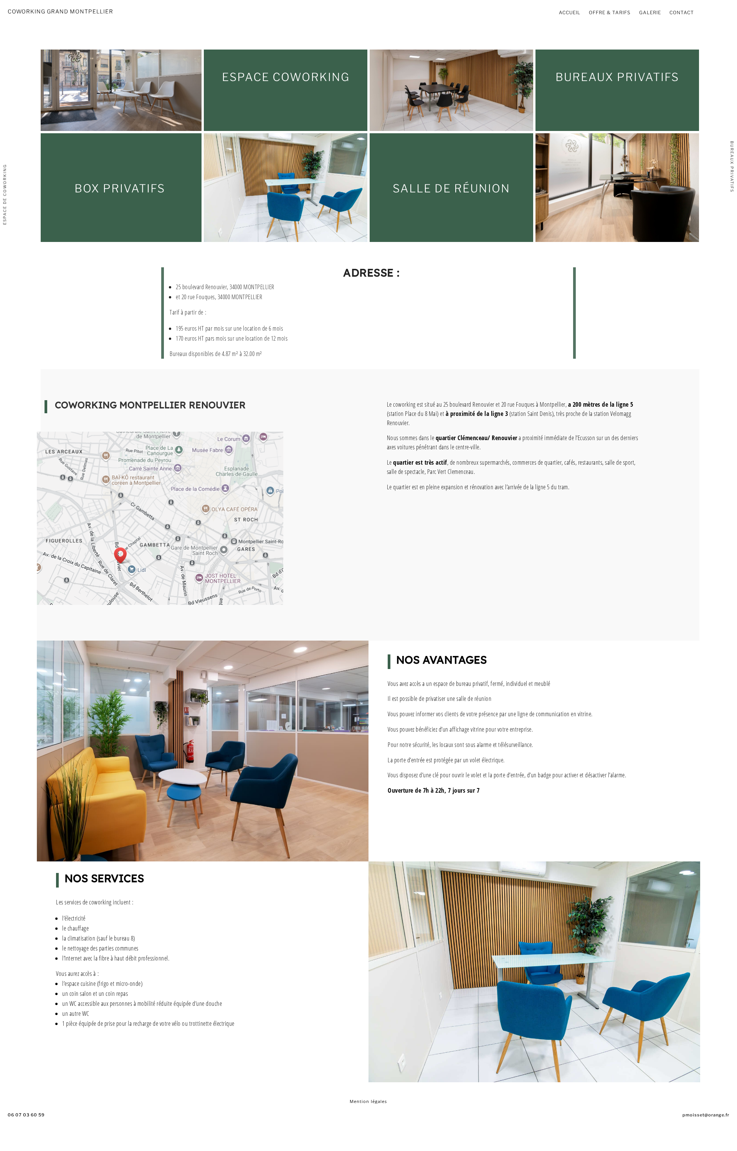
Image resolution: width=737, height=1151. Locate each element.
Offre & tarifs (610, 12)
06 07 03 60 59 (26, 1115)
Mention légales (368, 1101)
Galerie (650, 12)
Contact (681, 12)
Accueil (569, 12)
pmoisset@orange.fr (705, 1115)
